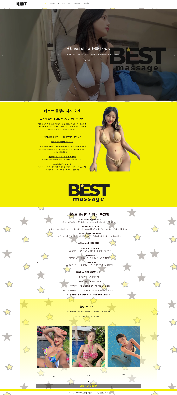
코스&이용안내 (66, 3)
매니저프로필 (76, 3)
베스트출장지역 (88, 3)
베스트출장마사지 (54, 3)
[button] (2, 55)
